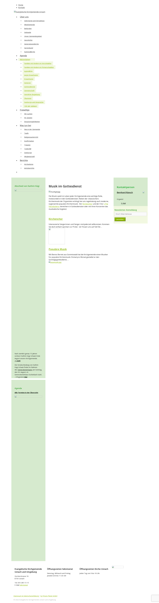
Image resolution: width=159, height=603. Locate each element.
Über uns (24, 17)
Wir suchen (28, 114)
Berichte (24, 160)
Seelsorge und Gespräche (33, 102)
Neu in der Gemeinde (32, 129)
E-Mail (123, 203)
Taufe (26, 133)
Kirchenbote (28, 164)
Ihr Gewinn (28, 118)
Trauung (27, 145)
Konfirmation (29, 141)
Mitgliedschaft (29, 156)
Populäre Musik (58, 249)
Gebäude (27, 32)
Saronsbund (28, 48)
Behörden (28, 28)
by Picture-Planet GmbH (49, 596)
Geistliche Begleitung (32, 94)
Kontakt (21, 7)
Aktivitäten (25, 59)
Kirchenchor (87, 204)
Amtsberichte (29, 168)
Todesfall (27, 149)
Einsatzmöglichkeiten (32, 121)
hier (25, 377)
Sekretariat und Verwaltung (34, 21)
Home (20, 5)
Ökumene (27, 98)
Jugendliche (28, 71)
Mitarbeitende (29, 24)
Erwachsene (28, 79)
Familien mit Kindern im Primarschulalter (39, 67)
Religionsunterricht (31, 137)
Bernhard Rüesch (125, 192)
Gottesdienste (29, 87)
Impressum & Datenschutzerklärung (26, 596)
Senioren (27, 83)
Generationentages (25, 370)
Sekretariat (24, 585)
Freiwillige (24, 110)
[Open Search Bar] (21, 172)
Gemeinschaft (29, 90)
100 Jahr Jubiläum (30, 106)
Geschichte (28, 40)
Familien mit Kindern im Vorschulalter (37, 63)
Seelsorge (28, 153)
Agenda (23, 55)
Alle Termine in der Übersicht (26, 392)
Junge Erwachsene (31, 75)
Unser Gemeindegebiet (33, 36)
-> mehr (18, 361)
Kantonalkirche (29, 52)
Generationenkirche (31, 44)
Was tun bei (25, 125)
